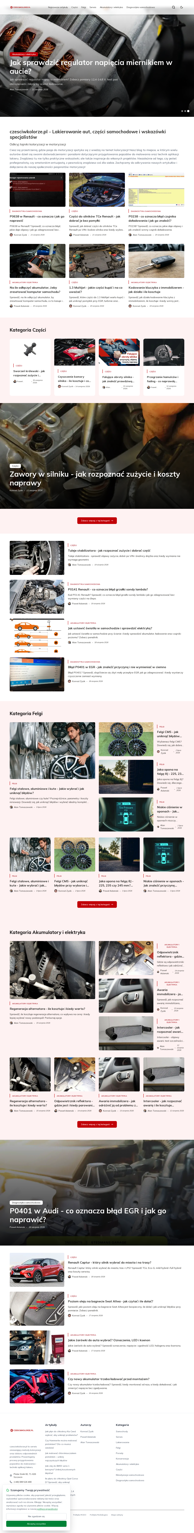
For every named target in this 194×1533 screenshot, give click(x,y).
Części (74, 7)
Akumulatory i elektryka (111, 7)
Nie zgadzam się (36, 1516)
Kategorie (122, 1425)
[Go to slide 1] (182, 111)
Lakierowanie (122, 1442)
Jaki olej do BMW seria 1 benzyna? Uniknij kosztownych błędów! (60, 1470)
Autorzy (85, 1425)
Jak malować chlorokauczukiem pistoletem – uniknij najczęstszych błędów (60, 1457)
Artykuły (51, 1425)
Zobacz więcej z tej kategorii (95, 520)
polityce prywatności (47, 1509)
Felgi (83, 7)
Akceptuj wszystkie (36, 1523)
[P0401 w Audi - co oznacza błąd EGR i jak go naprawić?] (97, 1193)
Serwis (93, 7)
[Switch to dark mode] (181, 7)
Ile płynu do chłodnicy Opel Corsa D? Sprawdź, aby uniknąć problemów (61, 1482)
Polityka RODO (79, 1515)
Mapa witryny (117, 1515)
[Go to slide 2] (185, 111)
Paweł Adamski (17, 1227)
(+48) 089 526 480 (23, 1482)
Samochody (122, 1431)
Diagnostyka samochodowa (141, 7)
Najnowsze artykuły (58, 7)
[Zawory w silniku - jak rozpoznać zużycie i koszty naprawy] (97, 456)
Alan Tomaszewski (19, 89)
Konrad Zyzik (16, 490)
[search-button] (173, 7)
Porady (119, 1453)
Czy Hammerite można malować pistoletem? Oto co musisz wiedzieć (61, 1444)
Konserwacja (122, 1458)
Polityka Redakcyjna (99, 1515)
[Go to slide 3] (188, 111)
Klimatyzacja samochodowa (130, 1475)
